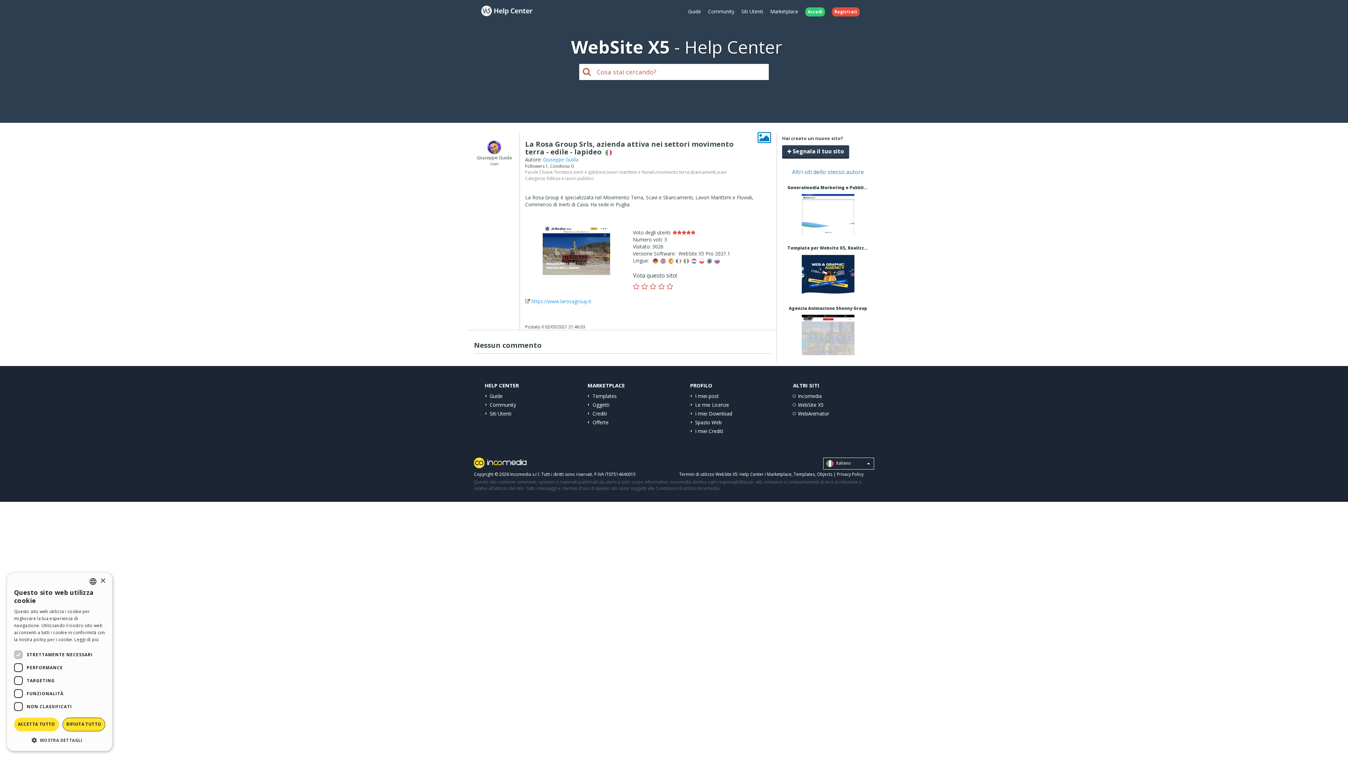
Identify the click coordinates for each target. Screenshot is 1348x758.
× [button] (102, 581)
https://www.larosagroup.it (561, 301)
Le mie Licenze (712, 404)
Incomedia (810, 396)
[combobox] (93, 581)
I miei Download (713, 413)
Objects (824, 474)
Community (721, 11)
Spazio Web (708, 422)
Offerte (601, 422)
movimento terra (672, 172)
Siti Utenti (752, 11)
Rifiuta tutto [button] (83, 724)
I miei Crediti (709, 431)
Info (828, 228)
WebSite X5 (811, 404)
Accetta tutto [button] (36, 724)
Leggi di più (86, 640)
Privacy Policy (850, 474)
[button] (59, 740)
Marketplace (784, 11)
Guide (694, 11)
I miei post (707, 396)
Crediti (600, 413)
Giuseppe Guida (561, 159)
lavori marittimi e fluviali (630, 172)
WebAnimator (813, 413)
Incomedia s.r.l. (525, 474)
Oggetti (601, 404)
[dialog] (59, 662)
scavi (722, 172)
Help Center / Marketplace (766, 474)
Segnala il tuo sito (817, 151)
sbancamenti (703, 172)
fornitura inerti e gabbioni (580, 172)
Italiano (843, 463)
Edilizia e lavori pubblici (570, 178)
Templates (605, 396)
